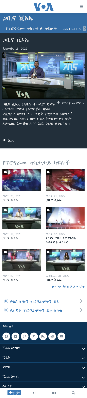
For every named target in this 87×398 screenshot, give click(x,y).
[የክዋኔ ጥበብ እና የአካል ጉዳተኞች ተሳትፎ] (65, 218)
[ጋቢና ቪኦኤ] (21, 180)
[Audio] (34, 393)
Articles (72, 28)
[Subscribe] (61, 336)
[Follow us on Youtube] (15, 336)
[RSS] (43, 336)
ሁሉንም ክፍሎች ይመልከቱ (68, 286)
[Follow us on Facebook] (6, 336)
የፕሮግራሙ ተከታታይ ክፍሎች (31, 28)
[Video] (54, 393)
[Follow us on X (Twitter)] (34, 336)
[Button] (9, 141)
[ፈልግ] (73, 393)
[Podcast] (52, 336)
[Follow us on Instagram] (25, 336)
